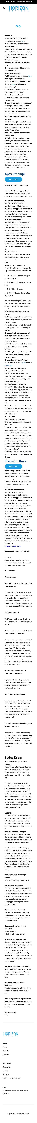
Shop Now (6, 1051)
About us (6, 1055)
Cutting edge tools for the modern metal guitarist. (16, 1092)
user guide (8, 365)
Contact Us (6, 1067)
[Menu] (32, 8)
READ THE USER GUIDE (13, 546)
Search (5, 1047)
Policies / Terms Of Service (11, 1078)
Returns (5, 1071)
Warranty (6, 1074)
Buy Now (12, 179)
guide (24, 363)
